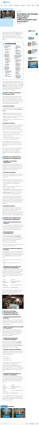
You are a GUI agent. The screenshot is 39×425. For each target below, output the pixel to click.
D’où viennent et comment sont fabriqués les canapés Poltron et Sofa (35, 51)
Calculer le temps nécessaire (17, 72)
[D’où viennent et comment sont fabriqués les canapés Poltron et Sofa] (29, 52)
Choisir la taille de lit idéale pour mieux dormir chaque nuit (33, 63)
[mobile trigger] (2, 2)
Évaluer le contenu (7, 52)
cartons (16, 33)
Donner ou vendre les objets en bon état (18, 47)
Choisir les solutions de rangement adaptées (6, 68)
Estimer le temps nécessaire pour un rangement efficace (18, 57)
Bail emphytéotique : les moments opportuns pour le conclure (6, 411)
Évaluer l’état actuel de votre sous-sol (7, 46)
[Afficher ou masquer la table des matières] (19, 43)
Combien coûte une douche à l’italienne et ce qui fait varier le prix (35, 43)
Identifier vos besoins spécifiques (8, 59)
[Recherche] (34, 2)
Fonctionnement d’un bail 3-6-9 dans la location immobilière (19, 411)
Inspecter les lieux (8, 50)
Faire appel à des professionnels (8, 75)
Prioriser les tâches (7, 62)
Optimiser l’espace (7, 65)
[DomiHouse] (7, 2)
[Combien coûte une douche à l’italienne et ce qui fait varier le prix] (29, 44)
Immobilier (19, 11)
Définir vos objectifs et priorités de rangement (6, 55)
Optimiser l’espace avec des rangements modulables (18, 52)
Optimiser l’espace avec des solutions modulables (18, 76)
